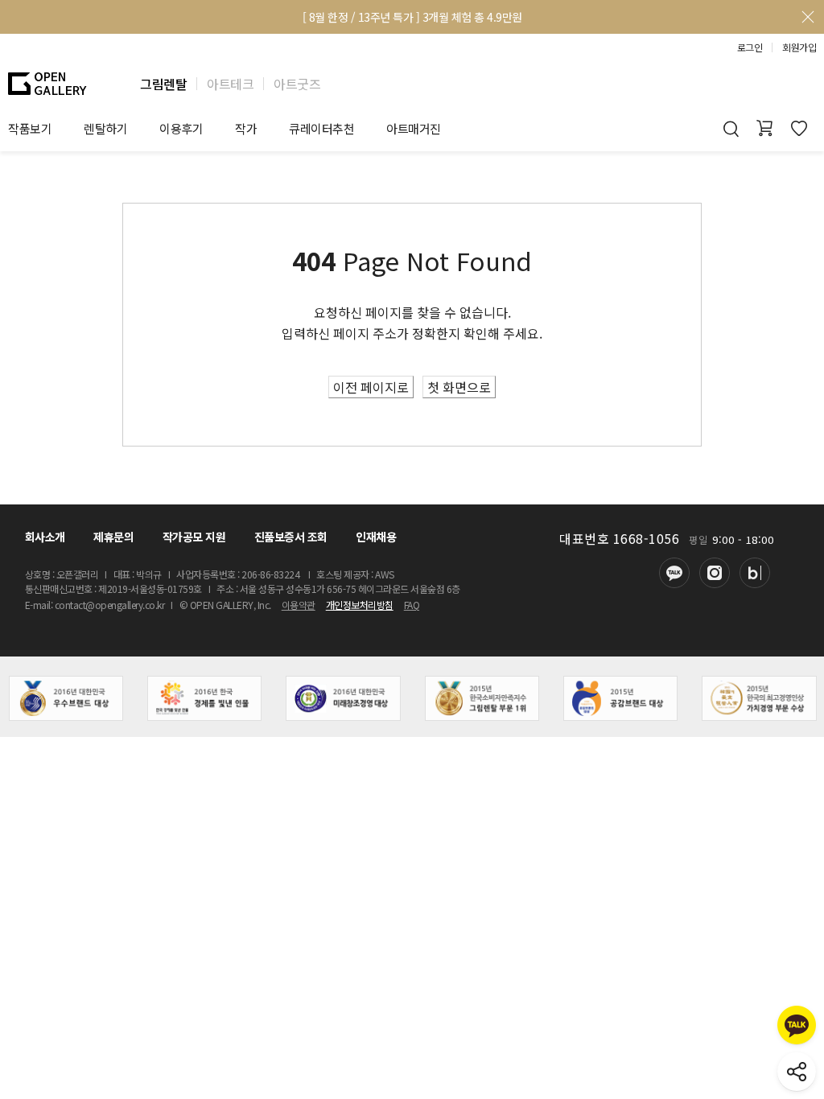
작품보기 (30, 128)
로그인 (750, 47)
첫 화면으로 (459, 387)
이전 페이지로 (371, 387)
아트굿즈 (297, 83)
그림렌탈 (163, 83)
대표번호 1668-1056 (619, 538)
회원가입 (799, 47)
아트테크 (230, 83)
